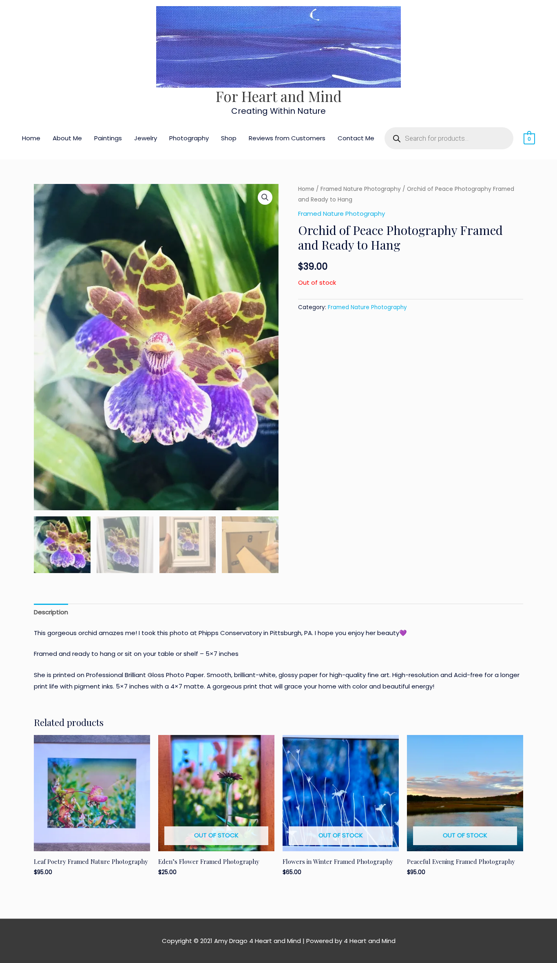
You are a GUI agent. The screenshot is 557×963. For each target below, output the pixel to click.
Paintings (108, 138)
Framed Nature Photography (360, 189)
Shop (229, 138)
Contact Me (356, 138)
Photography (189, 138)
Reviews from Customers (287, 138)
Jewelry (145, 138)
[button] (265, 197)
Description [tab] (51, 612)
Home (31, 138)
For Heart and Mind (279, 96)
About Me (67, 138)
